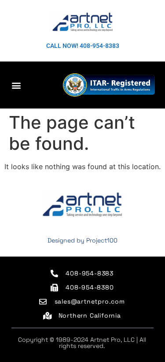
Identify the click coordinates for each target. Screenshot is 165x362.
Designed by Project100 (82, 240)
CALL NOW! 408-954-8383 (82, 45)
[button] (16, 85)
